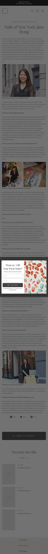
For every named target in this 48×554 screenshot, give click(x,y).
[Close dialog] (44, 262)
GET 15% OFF (13, 285)
